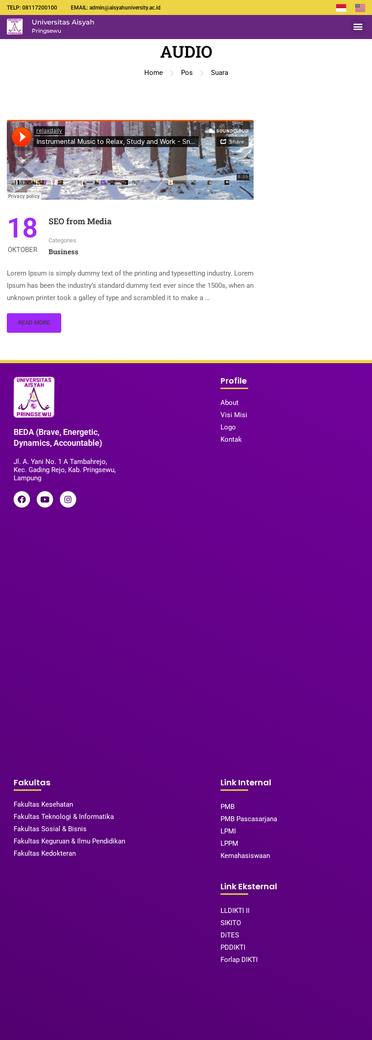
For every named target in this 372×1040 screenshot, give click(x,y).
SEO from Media (80, 221)
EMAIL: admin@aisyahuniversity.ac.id (116, 8)
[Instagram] (68, 499)
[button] (357, 26)
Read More (34, 322)
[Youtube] (45, 499)
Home (153, 73)
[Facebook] (22, 499)
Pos (187, 73)
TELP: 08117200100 (32, 8)
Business (63, 251)
